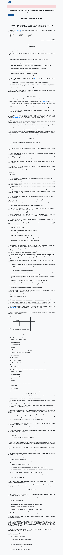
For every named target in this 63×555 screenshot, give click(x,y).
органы (38, 92)
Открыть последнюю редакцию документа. (15, 6)
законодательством (16, 117)
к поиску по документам (20, 1)
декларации (45, 101)
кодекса (14, 57)
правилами (45, 402)
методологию (19, 30)
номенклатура (13, 307)
